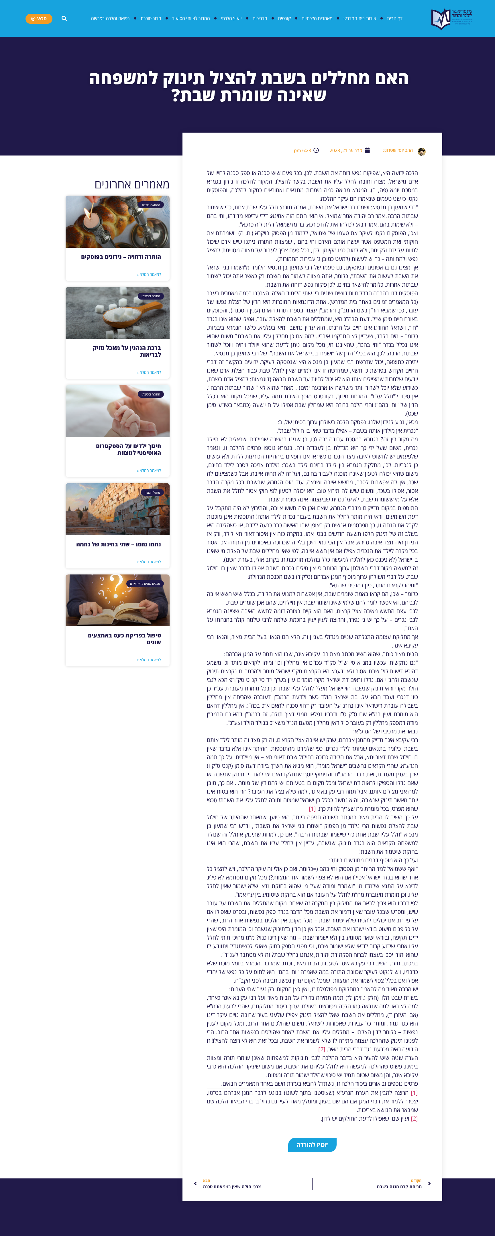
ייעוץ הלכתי (231, 18)
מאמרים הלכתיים (317, 18)
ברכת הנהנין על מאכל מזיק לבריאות (127, 351)
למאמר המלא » (149, 274)
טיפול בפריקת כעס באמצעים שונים (124, 638)
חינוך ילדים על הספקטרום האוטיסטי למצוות (128, 449)
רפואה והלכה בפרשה (110, 18)
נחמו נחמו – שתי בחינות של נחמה (118, 544)
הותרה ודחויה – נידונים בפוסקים (121, 257)
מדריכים (260, 18)
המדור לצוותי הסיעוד (191, 18)
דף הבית (394, 18)
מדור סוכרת (151, 18)
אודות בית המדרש (359, 18)
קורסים (284, 18)
